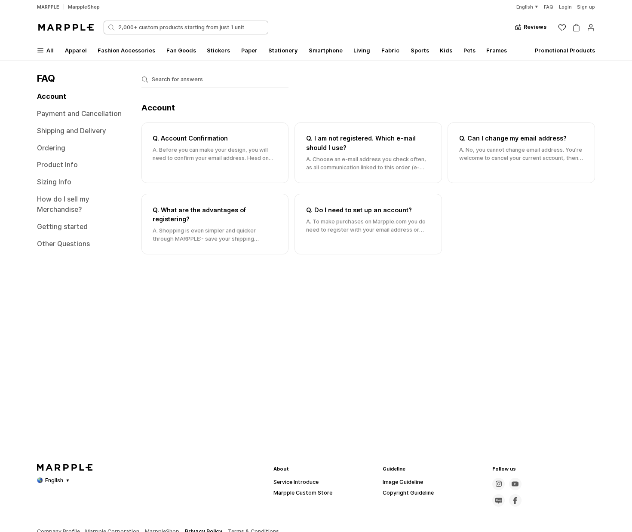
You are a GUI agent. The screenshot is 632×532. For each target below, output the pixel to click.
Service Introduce (296, 482)
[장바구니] (576, 27)
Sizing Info (54, 182)
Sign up (586, 7)
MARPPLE (48, 7)
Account (51, 96)
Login (565, 7)
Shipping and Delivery (71, 131)
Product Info (57, 165)
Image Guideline (403, 482)
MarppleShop (84, 7)
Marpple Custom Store (302, 492)
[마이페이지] (590, 27)
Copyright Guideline (408, 492)
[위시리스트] (562, 27)
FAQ (548, 7)
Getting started (62, 227)
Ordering (51, 148)
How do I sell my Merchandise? (63, 204)
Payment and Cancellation (79, 114)
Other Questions (63, 244)
